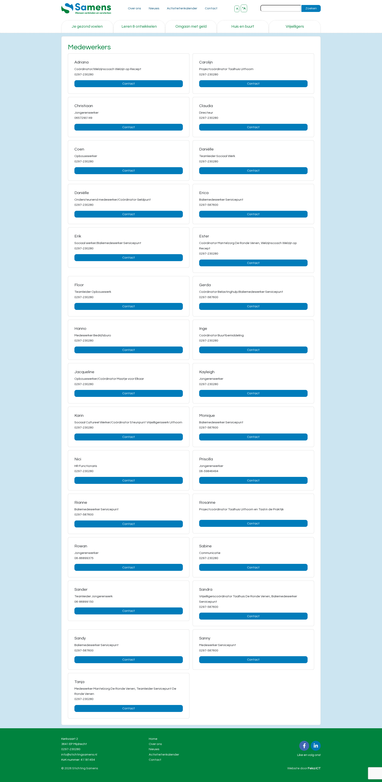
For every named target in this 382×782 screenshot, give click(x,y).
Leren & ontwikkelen (139, 26)
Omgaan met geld (191, 26)
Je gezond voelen (87, 26)
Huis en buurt (242, 26)
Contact (211, 8)
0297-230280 (70, 749)
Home (153, 738)
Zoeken (311, 8)
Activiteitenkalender (182, 8)
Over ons (134, 8)
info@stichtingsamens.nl (79, 754)
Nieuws (154, 8)
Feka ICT (314, 768)
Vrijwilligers (295, 26)
